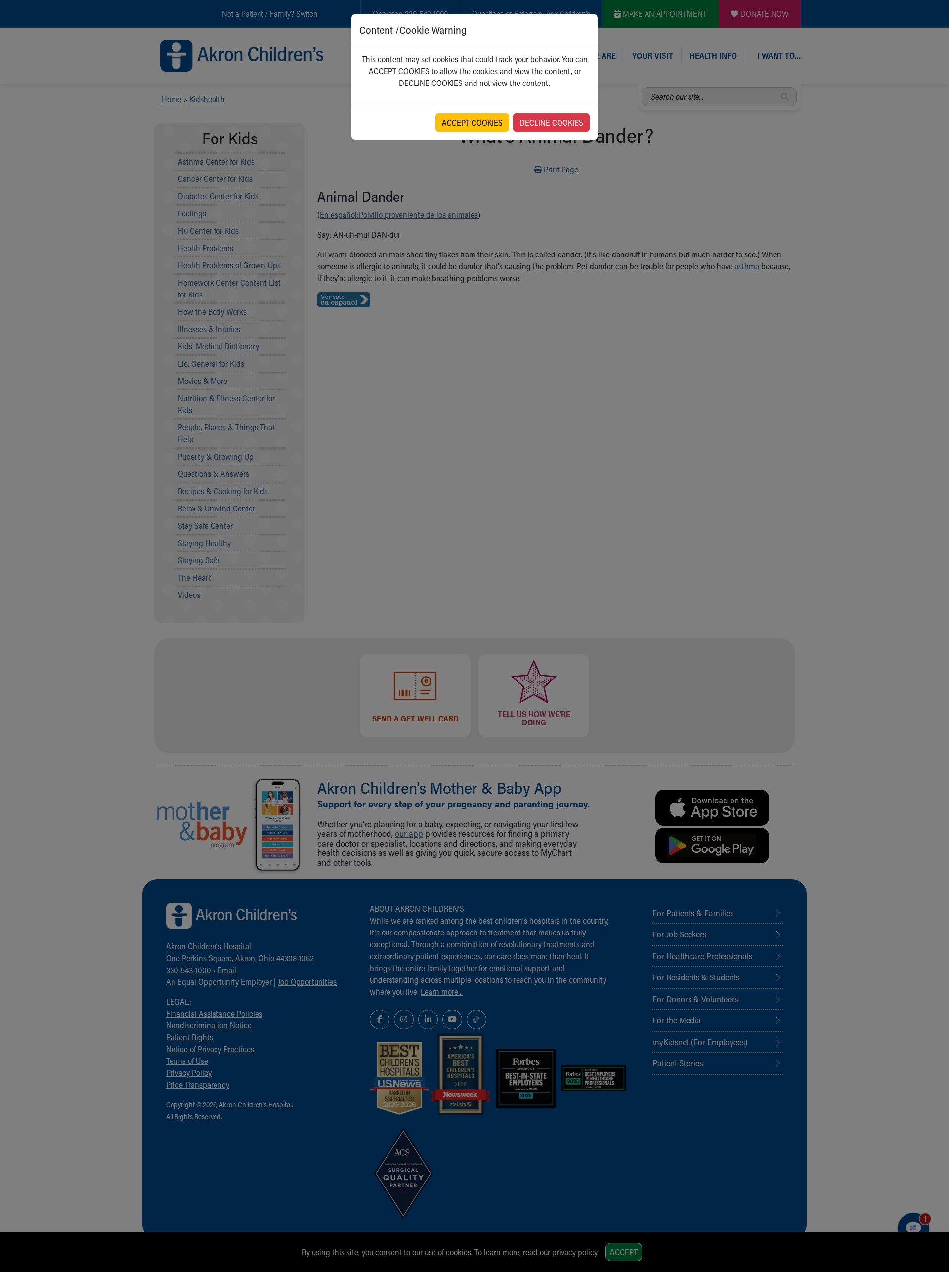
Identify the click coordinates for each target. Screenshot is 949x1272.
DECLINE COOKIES (551, 122)
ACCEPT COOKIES (472, 122)
